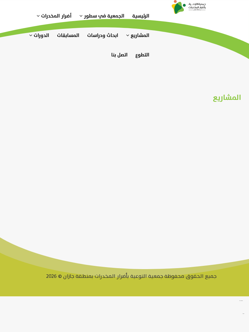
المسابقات (68, 35)
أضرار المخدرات (56, 16)
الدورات (40, 35)
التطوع (142, 55)
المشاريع (139, 35)
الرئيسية (140, 16)
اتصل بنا (119, 55)
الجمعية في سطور (103, 16)
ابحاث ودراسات (102, 35)
